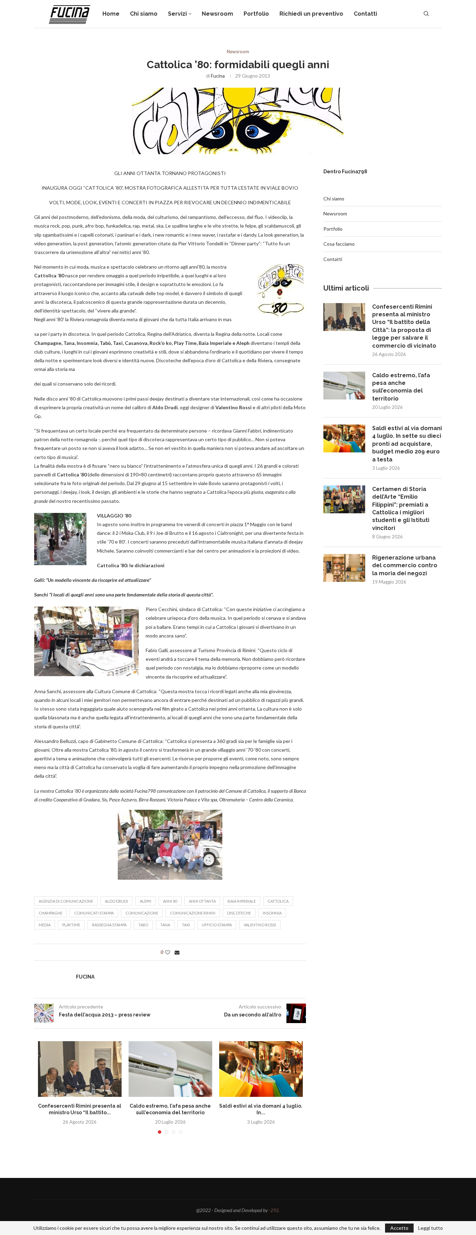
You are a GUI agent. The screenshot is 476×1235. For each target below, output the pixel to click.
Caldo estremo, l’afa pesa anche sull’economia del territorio (401, 387)
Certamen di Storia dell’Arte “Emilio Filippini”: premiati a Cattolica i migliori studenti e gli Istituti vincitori (400, 508)
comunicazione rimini (192, 913)
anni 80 (170, 901)
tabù (143, 925)
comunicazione (141, 913)
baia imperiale (242, 901)
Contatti (365, 13)
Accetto (399, 1228)
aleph (145, 901)
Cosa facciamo (339, 244)
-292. (274, 1210)
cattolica (278, 901)
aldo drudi (116, 901)
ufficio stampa (217, 925)
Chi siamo (144, 13)
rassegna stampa (109, 925)
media (45, 925)
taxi (186, 925)
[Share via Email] (177, 952)
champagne (50, 913)
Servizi (177, 13)
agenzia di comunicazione (66, 901)
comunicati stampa (94, 913)
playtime (71, 925)
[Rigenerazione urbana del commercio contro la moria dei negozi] (344, 568)
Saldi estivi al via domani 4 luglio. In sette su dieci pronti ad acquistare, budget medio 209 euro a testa (407, 444)
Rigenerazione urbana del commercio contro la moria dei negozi (404, 565)
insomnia (272, 913)
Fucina (218, 76)
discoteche (239, 913)
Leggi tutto (430, 1228)
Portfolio (256, 13)
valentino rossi (260, 925)
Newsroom (217, 13)
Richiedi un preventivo (311, 13)
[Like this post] (167, 952)
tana (165, 925)
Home (111, 13)
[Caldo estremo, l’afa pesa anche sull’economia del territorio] (170, 1069)
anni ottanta (202, 901)
